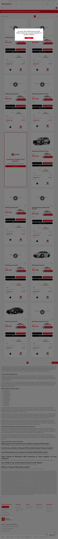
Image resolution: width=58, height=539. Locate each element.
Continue (29, 37)
